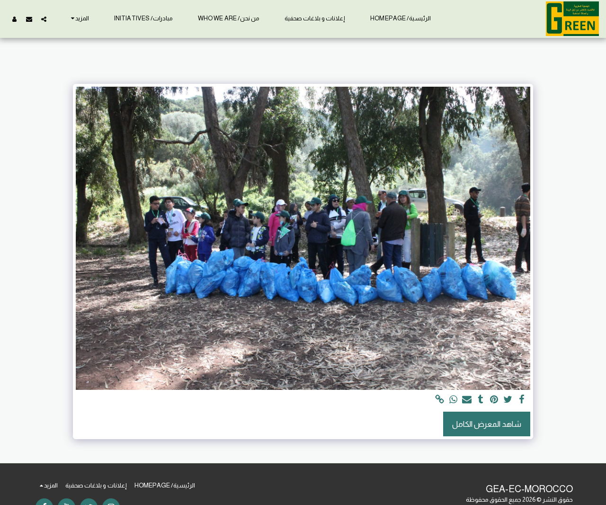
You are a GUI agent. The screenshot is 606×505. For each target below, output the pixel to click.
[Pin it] (494, 400)
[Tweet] (508, 400)
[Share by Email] (467, 400)
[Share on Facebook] (521, 400)
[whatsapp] (453, 400)
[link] (440, 400)
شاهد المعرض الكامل (486, 424)
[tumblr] (481, 400)
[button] (44, 19)
